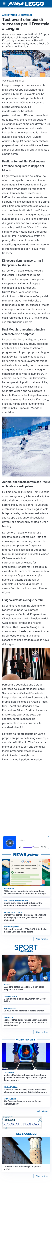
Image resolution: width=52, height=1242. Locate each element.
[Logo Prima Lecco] (26, 4)
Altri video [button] (42, 1111)
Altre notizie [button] (42, 939)
